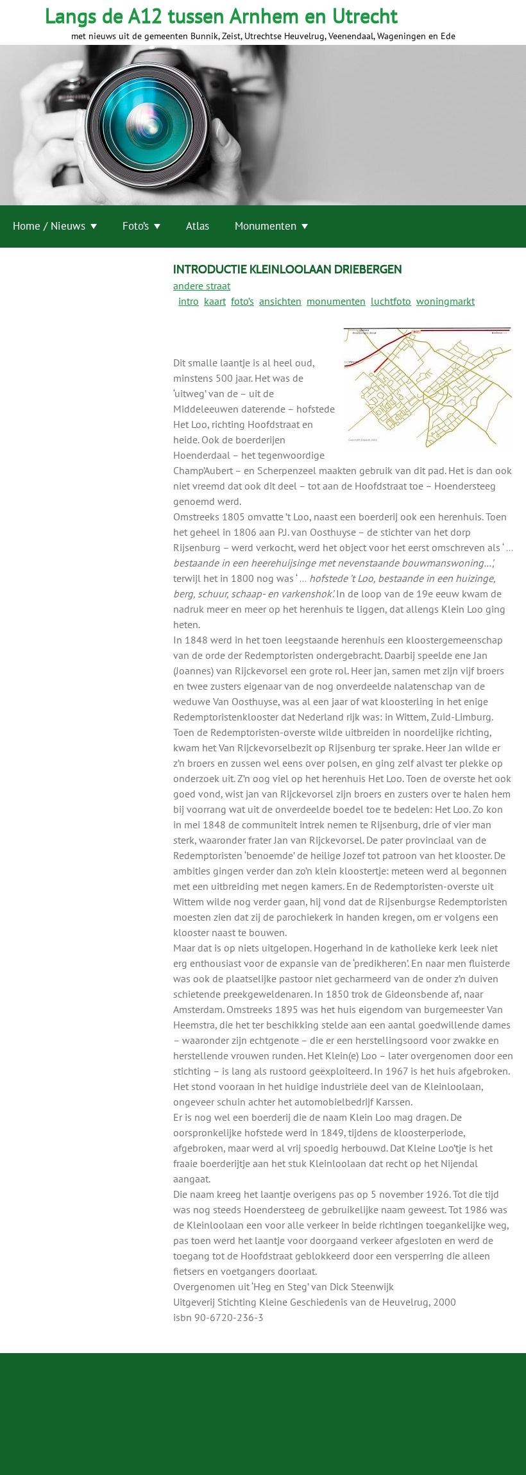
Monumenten (265, 226)
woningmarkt (445, 300)
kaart (215, 300)
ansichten (280, 300)
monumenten (336, 300)
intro (188, 300)
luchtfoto (391, 300)
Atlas (197, 226)
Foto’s (136, 226)
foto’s (242, 300)
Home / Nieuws (49, 226)
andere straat (201, 285)
